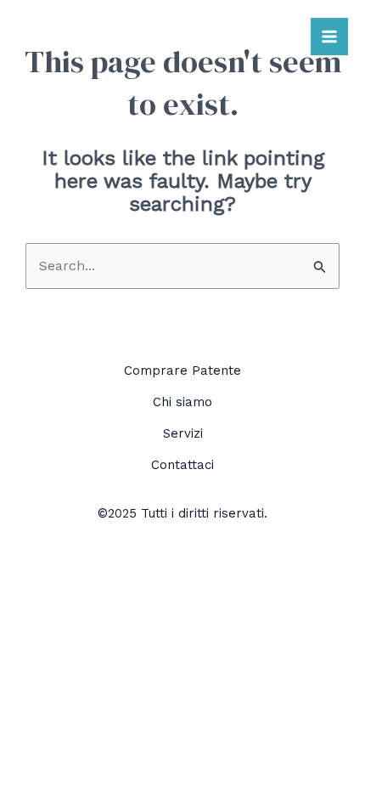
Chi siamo (182, 402)
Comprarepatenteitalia (119, 35)
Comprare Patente (182, 370)
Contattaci (182, 464)
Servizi (183, 433)
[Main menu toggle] (329, 36)
